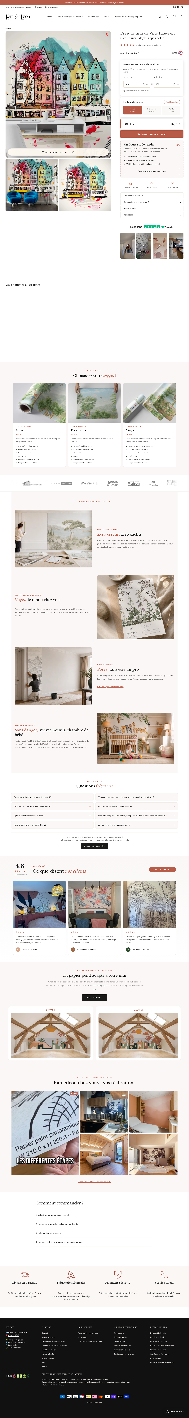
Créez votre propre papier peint (128, 16)
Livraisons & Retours (122, 1350)
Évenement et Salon (158, 1350)
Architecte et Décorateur (159, 1354)
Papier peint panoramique (70, 16)
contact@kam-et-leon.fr (17, 1332)
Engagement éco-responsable (53, 1341)
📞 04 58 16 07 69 (51, 7)
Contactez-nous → (94, 997)
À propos (38, 7)
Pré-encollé (151, 110)
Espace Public (155, 1358)
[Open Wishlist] (174, 16)
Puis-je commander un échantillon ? (52, 824)
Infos (105, 16)
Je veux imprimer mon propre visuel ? (136, 824)
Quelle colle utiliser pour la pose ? (52, 815)
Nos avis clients (48, 1358)
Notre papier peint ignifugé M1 (162, 1362)
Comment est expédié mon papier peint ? (52, 806)
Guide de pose (129, 208)
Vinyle (171, 110)
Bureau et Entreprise (158, 1333)
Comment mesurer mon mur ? (137, 91)
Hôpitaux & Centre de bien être (162, 1345)
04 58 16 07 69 (13, 1335)
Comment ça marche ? (133, 195)
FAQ (7, 7)
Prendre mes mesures (122, 1345)
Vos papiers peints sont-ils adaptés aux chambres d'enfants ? (136, 796)
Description (128, 214)
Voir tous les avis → (162, 869)
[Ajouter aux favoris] (107, 34)
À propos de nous (48, 1337)
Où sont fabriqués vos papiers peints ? (136, 806)
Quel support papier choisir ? (125, 1354)
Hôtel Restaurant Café (158, 1341)
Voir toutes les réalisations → (94, 1181)
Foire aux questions (121, 1337)
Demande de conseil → (94, 846)
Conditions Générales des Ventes (54, 1345)
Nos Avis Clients (17, 7)
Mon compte (119, 1333)
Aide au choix (173, 102)
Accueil (50, 16)
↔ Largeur (128, 77)
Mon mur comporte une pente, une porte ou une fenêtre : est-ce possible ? (136, 815)
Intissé (132, 110)
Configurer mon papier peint (151, 134)
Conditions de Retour (50, 1350)
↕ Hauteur (158, 77)
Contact (29, 7)
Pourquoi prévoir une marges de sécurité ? (52, 796)
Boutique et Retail (157, 1337)
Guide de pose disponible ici (110, 687)
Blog (43, 1362)
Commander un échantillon (152, 171)
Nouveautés (93, 16)
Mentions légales (48, 1354)
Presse (44, 1366)
